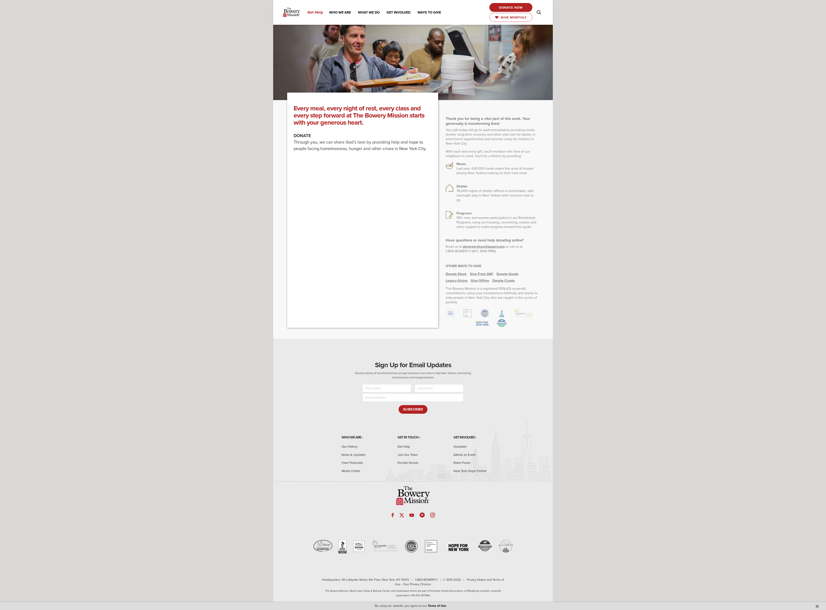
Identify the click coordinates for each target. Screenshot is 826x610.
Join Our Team (408, 455)
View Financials (352, 463)
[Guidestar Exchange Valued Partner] (431, 546)
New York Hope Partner (470, 471)
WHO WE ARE (340, 12)
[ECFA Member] (411, 546)
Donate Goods (507, 274)
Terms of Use (437, 606)
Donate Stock (456, 274)
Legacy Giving (456, 281)
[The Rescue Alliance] (506, 546)
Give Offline (480, 281)
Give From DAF (481, 274)
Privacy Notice (476, 580)
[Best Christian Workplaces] (485, 546)
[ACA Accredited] (323, 546)
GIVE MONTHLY (513, 17)
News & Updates (353, 455)
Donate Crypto (503, 281)
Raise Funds (461, 463)
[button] (340, 12)
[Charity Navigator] (359, 546)
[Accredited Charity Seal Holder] (342, 547)
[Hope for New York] (457, 546)
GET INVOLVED (398, 12)
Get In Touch (408, 437)
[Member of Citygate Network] (385, 545)
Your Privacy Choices (417, 584)
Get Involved (464, 437)
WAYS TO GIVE (429, 12)
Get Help (315, 12)
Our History (350, 447)
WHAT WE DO (369, 12)
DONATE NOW (511, 7)
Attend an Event (464, 455)
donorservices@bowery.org (484, 247)
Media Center (351, 471)
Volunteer (460, 447)
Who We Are (351, 437)
